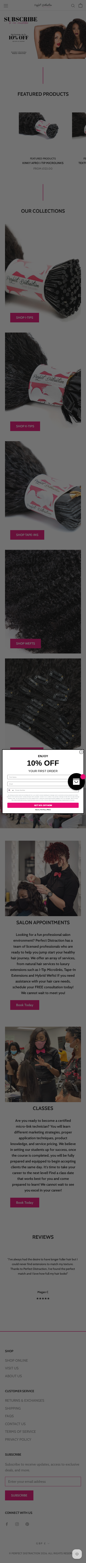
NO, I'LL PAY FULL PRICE (43, 810)
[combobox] (11, 790)
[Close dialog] (81, 752)
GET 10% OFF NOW (43, 805)
